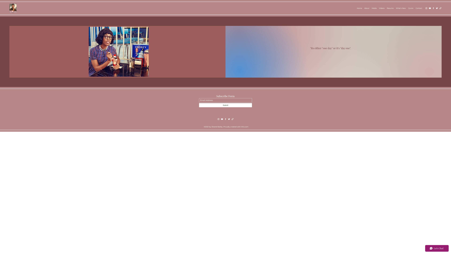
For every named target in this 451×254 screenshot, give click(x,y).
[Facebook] (433, 8)
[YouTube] (430, 8)
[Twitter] (437, 8)
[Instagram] (426, 8)
